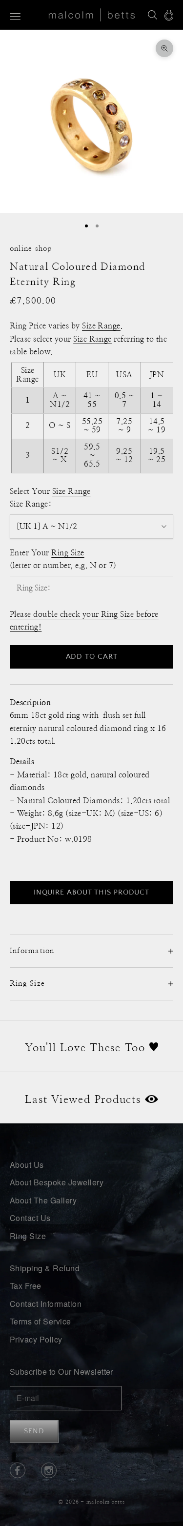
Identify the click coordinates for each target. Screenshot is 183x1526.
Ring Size (28, 1235)
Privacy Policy (36, 1339)
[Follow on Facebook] (17, 1470)
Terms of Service (40, 1321)
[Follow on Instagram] (49, 1470)
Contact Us (30, 1217)
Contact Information (45, 1303)
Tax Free (25, 1285)
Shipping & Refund (45, 1268)
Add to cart (92, 656)
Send (34, 1431)
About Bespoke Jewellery (56, 1182)
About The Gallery (43, 1200)
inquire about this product (91, 892)
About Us (27, 1164)
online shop (31, 248)
